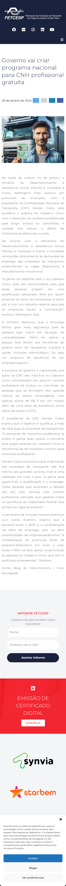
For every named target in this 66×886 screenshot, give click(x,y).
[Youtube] (52, 29)
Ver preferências (33, 877)
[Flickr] (23, 29)
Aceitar (33, 858)
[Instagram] (33, 29)
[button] (60, 819)
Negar (33, 868)
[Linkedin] (42, 29)
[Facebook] (14, 29)
